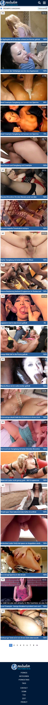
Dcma (24, 691)
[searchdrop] (39, 3)
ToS (24, 695)
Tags (24, 683)
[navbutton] (44, 3)
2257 (24, 698)
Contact (24, 688)
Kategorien (24, 676)
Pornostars (24, 680)
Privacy (24, 702)
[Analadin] (12, 3)
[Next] (37, 645)
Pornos (24, 673)
